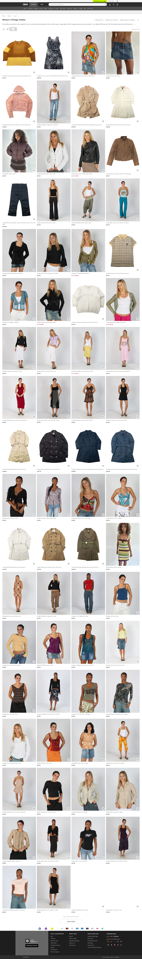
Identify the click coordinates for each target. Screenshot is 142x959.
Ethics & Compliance (55, 951)
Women (9, 16)
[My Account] (110, 4)
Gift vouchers (90, 938)
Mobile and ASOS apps (93, 936)
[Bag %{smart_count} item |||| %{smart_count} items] (117, 4)
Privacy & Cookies (105, 957)
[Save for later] (34, 72)
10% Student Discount (55, 945)
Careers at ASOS (72, 938)
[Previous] (93, 20)
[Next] (138, 20)
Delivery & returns (54, 940)
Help (52, 936)
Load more (71, 921)
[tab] (25, 8)
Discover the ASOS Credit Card (94, 947)
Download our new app (100, 1)
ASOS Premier (54, 943)
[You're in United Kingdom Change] (117, 1)
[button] (108, 941)
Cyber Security (72, 945)
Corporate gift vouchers (93, 940)
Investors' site (72, 943)
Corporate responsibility (74, 940)
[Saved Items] (113, 4)
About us (71, 936)
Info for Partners (91, 945)
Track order (53, 938)
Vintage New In (99, 20)
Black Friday (90, 943)
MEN (42, 4)
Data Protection (54, 949)
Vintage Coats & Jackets (111, 20)
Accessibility (116, 957)
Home (3, 16)
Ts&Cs (112, 957)
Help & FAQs (111, 1)
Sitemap (52, 947)
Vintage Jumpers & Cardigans (127, 20)
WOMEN (33, 4)
